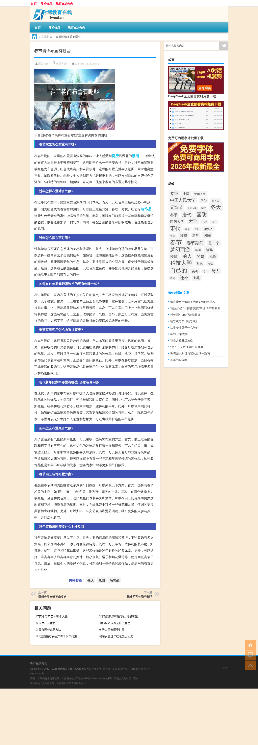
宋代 (175, 227)
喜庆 (115, 155)
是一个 (213, 242)
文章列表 (46, 36)
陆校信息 (46, 3)
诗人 (215, 270)
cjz (46, 63)
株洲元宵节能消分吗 (139, 596)
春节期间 (195, 243)
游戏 (209, 249)
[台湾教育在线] (51, 8)
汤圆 (198, 250)
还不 (184, 277)
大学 (193, 221)
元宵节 (176, 207)
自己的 (178, 270)
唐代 (186, 214)
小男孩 (224, 668)
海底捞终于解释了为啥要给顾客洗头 (192, 302)
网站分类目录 (94, 668)
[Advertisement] (121, 717)
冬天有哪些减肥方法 (48, 629)
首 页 (33, 3)
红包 (200, 263)
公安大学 (192, 207)
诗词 (172, 278)
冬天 (216, 206)
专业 (174, 193)
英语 (195, 271)
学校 (204, 221)
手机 (172, 235)
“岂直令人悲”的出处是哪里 (186, 347)
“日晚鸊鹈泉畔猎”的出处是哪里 (118, 616)
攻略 (183, 235)
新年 (195, 235)
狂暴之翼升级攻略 (181, 340)
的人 (187, 255)
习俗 (203, 200)
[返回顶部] (249, 665)
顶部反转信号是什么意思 (114, 623)
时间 (207, 235)
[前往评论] (249, 655)
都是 (197, 277)
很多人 (208, 228)
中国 (186, 193)
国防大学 (177, 221)
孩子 (214, 221)
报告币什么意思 (45, 623)
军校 (203, 207)
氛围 (135, 155)
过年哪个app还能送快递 (185, 315)
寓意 (187, 229)
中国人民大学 (183, 200)
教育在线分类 (64, 3)
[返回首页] (249, 644)
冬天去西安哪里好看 (112, 629)
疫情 (174, 256)
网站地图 (124, 668)
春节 (176, 242)
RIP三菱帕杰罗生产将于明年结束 (56, 636)
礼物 (212, 256)
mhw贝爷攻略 (179, 334)
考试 (210, 264)
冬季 (173, 214)
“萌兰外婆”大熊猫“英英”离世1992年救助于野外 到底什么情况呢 (197, 308)
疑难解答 (135, 668)
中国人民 (200, 194)
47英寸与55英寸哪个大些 (52, 616)
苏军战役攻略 (178, 360)
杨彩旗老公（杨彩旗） (184, 321)
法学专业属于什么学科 (184, 327)
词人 (205, 271)
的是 (200, 256)
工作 (197, 229)
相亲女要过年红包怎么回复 (116, 636)
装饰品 (146, 209)
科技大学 (181, 262)
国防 (201, 214)
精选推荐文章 (110, 668)
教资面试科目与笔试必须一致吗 (190, 353)
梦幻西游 (180, 248)
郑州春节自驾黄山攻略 (52, 596)
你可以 (216, 200)
